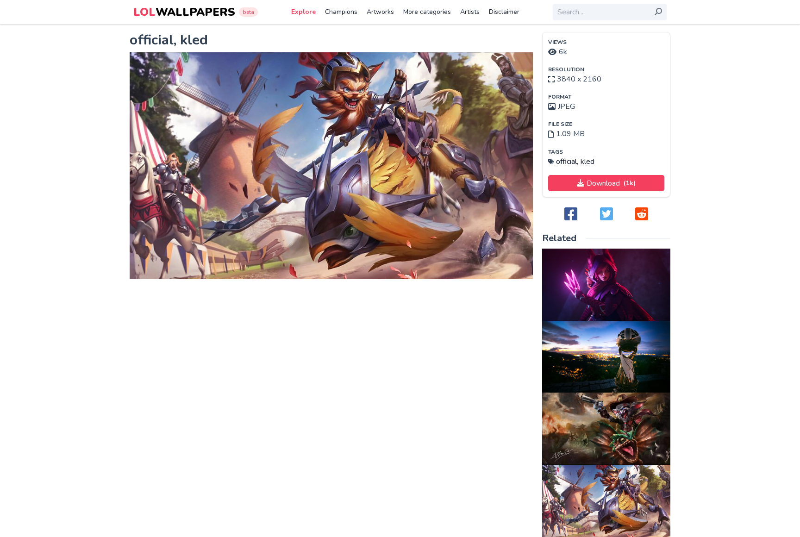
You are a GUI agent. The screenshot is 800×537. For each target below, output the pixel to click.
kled (587, 161)
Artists (470, 11)
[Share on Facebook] (570, 214)
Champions (341, 11)
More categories (427, 11)
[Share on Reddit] (641, 214)
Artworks (380, 11)
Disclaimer (504, 11)
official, (567, 161)
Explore (303, 11)
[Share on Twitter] (606, 214)
